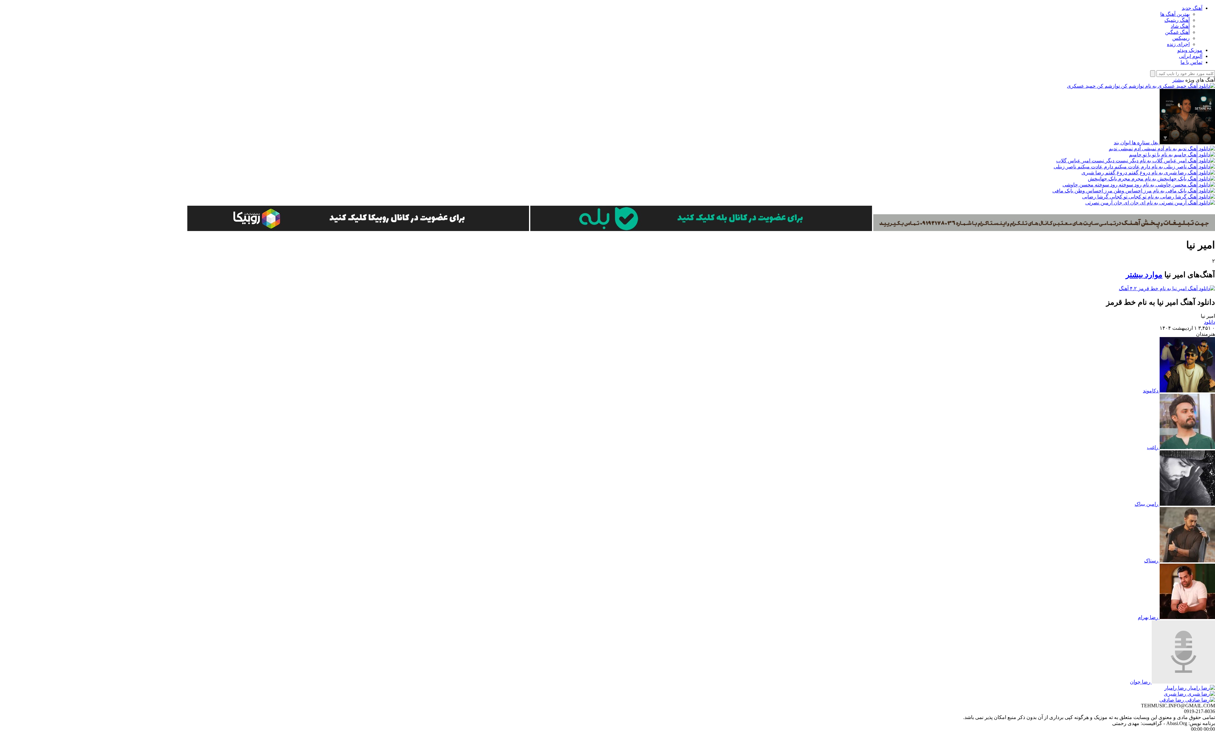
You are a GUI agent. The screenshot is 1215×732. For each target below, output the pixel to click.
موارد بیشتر (1144, 275)
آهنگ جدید (1192, 8)
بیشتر (1178, 80)
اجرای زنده (1178, 44)
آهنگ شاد (1180, 26)
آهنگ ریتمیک (1177, 20)
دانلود (1209, 322)
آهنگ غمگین (1177, 32)
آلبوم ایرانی (1190, 56)
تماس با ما (1191, 62)
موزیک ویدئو (1189, 50)
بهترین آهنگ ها (1175, 14)
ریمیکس (1181, 38)
